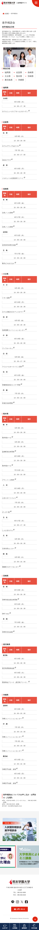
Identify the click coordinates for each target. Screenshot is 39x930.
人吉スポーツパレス (9, 498)
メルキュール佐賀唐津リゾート (12, 178)
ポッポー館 (6, 512)
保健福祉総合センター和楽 (11, 385)
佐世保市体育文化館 (9, 245)
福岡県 (8, 72)
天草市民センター (8, 548)
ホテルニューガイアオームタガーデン (15, 111)
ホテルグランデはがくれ (10, 146)
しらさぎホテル (7, 530)
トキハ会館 (6, 298)
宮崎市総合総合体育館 (9, 599)
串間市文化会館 (7, 632)
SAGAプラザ (6, 160)
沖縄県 (21, 80)
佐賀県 (19, 72)
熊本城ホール (6, 437)
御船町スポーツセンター (10, 567)
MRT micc (5, 614)
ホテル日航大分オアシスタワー (12, 312)
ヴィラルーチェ (7, 348)
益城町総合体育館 (8, 451)
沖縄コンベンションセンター (12, 718)
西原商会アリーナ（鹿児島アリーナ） (15, 682)
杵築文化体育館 (7, 403)
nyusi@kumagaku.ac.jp (15, 806)
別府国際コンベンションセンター (13, 330)
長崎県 (30, 72)
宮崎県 (30, 76)
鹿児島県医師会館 (8, 668)
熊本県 (19, 76)
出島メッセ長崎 (7, 213)
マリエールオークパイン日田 (12, 366)
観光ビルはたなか (8, 263)
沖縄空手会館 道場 (9, 769)
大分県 (8, 76)
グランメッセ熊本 (8, 480)
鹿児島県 (8, 80)
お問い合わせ (21, 909)
